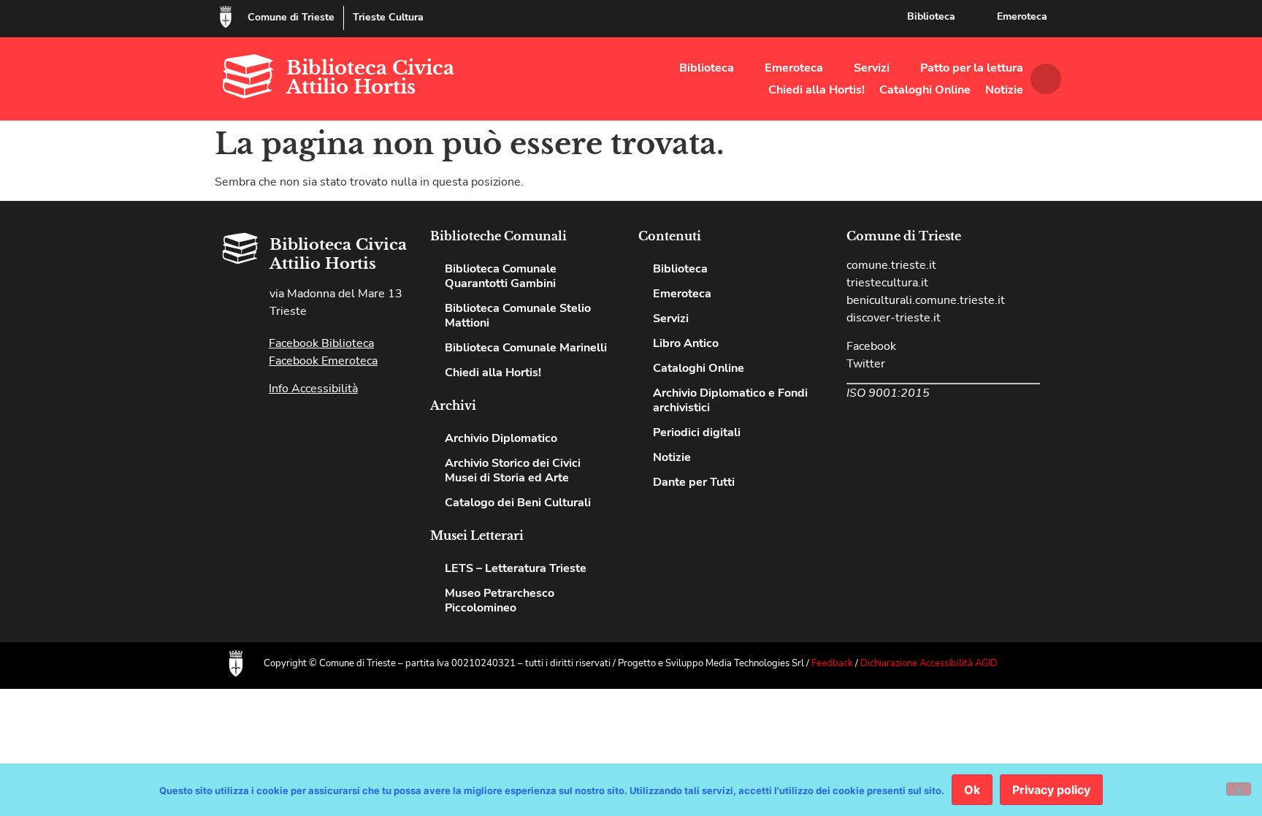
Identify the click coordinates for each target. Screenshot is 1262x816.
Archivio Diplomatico (501, 438)
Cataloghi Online (925, 90)
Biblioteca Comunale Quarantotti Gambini (501, 276)
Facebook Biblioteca (321, 343)
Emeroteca (1022, 16)
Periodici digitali (697, 432)
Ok (972, 789)
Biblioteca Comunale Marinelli (526, 348)
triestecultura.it (887, 283)
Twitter (865, 364)
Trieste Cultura (388, 17)
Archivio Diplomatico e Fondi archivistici (730, 400)
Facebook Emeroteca (323, 361)
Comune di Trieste (291, 17)
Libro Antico (686, 343)
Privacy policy (1051, 789)
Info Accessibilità (313, 389)
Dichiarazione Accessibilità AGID (929, 663)
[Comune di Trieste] (226, 17)
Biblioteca (931, 16)
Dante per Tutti (694, 482)
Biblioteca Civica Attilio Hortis (370, 77)
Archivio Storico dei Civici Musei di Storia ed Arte (513, 470)
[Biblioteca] (888, 17)
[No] (1238, 789)
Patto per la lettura (971, 68)
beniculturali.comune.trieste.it (925, 300)
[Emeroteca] (978, 17)
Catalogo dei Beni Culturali (518, 503)
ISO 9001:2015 (888, 393)
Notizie (1004, 90)
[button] (1045, 79)
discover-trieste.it (893, 318)
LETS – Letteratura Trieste (515, 568)
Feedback (832, 663)
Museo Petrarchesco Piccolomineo (499, 600)
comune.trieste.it (891, 265)
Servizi (872, 68)
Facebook (871, 346)
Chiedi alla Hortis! (816, 90)
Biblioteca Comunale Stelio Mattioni (518, 315)
